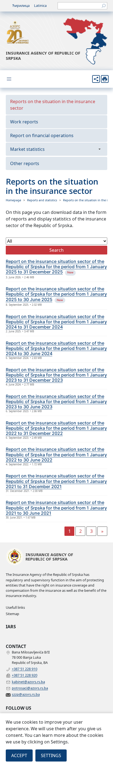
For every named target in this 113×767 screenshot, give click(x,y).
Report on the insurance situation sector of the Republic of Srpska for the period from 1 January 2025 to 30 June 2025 (56, 294)
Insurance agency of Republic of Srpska (43, 55)
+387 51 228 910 (24, 668)
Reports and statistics (42, 200)
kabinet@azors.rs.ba (28, 681)
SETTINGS (51, 755)
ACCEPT (19, 755)
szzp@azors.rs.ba (26, 694)
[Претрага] (103, 5)
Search (56, 250)
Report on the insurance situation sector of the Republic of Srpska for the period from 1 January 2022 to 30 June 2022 (56, 454)
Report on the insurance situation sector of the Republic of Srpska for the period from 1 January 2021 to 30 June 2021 (56, 508)
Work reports (24, 122)
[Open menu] (9, 79)
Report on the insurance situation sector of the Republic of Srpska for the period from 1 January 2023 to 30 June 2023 (56, 401)
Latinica (40, 5)
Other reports (24, 163)
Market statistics (27, 149)
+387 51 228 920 (24, 675)
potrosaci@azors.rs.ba (30, 688)
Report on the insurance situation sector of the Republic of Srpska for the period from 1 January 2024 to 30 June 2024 (56, 348)
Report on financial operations (42, 135)
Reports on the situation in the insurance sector (52, 104)
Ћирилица (21, 5)
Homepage (13, 200)
